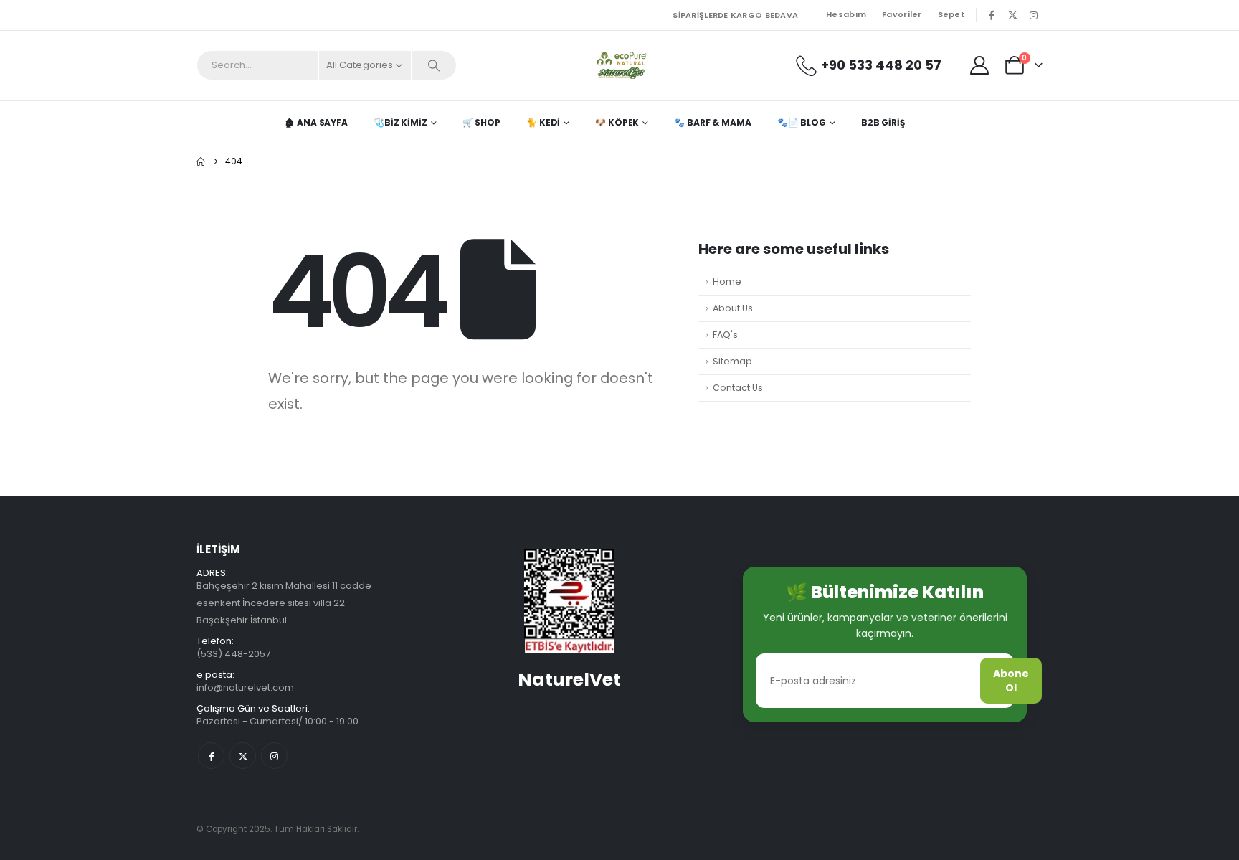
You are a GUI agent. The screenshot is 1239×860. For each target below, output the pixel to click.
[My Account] (980, 65)
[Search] (434, 65)
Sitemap (732, 361)
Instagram (274, 755)
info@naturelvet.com (245, 687)
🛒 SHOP (481, 122)
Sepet (951, 14)
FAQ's (725, 335)
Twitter (242, 755)
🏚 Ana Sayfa (316, 122)
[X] (1012, 15)
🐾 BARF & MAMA (712, 122)
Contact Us (738, 388)
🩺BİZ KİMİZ (400, 122)
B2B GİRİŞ (883, 122)
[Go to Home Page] (200, 161)
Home (727, 281)
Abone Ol (1011, 680)
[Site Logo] (620, 65)
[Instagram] (1033, 15)
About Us (733, 308)
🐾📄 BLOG (801, 122)
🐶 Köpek (617, 122)
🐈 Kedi (543, 122)
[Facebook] (991, 15)
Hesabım (846, 14)
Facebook (211, 755)
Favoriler (901, 14)
